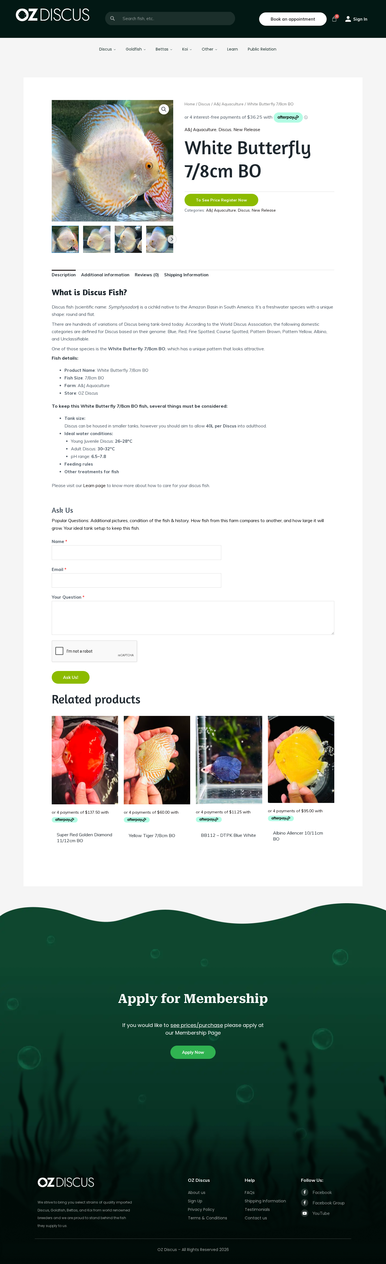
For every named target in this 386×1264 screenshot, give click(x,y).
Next (172, 239)
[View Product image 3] (128, 239)
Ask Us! (70, 677)
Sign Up (195, 1201)
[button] (164, 109)
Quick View (85, 823)
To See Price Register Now (221, 199)
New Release (246, 129)
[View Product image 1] (65, 239)
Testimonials (257, 1209)
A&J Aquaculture (229, 103)
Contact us (256, 1218)
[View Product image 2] (96, 239)
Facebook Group (329, 1203)
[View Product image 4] (159, 239)
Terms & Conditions (207, 1218)
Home (190, 103)
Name (59, 541)
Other (207, 49)
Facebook (322, 1192)
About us (196, 1192)
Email (59, 569)
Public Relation (262, 49)
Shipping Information (265, 1201)
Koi (185, 49)
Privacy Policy (201, 1209)
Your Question (68, 597)
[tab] (64, 276)
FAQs (250, 1192)
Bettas (162, 49)
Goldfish (134, 49)
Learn (232, 49)
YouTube (321, 1213)
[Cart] (334, 19)
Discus (105, 49)
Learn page (94, 485)
